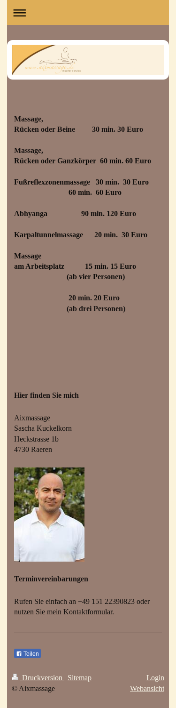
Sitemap (80, 678)
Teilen (30, 654)
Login (155, 678)
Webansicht (147, 688)
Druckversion (42, 678)
